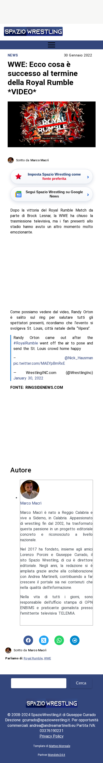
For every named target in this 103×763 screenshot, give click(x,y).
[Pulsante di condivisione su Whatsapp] (59, 640)
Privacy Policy (51, 736)
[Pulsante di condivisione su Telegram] (75, 640)
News (13, 55)
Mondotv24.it (56, 755)
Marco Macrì (30, 503)
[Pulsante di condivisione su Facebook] (28, 640)
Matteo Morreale (59, 746)
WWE (47, 658)
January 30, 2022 (28, 378)
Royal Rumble (33, 658)
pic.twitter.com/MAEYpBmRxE (39, 363)
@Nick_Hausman (79, 358)
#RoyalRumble (25, 343)
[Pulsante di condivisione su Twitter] (44, 640)
